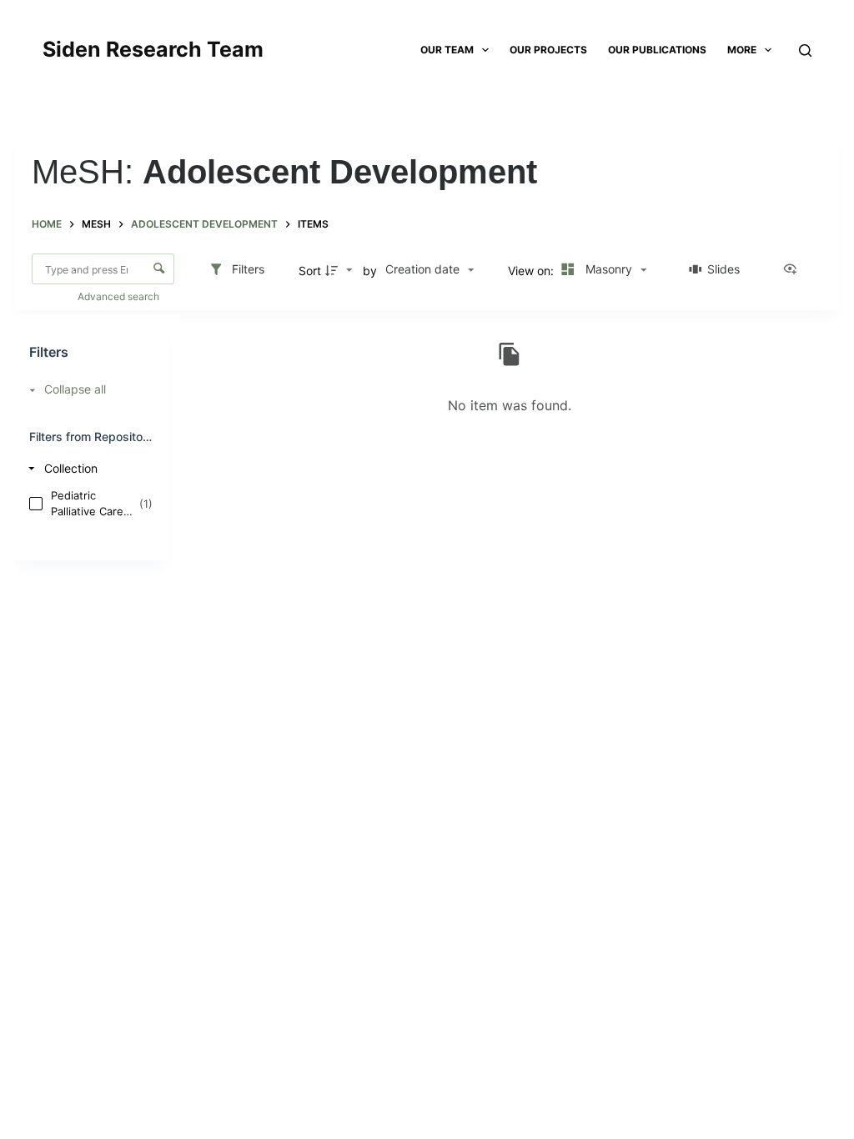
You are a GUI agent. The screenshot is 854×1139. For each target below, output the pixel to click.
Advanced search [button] (120, 296)
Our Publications (657, 49)
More (741, 49)
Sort (310, 270)
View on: (532, 270)
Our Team (447, 49)
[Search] (805, 50)
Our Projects (548, 49)
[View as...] (794, 270)
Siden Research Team (153, 49)
